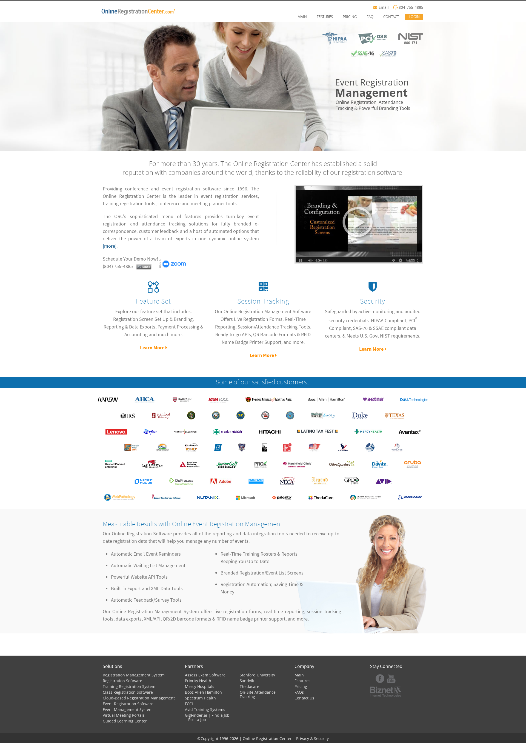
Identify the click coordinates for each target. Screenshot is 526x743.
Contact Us (304, 698)
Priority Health (198, 680)
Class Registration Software (128, 692)
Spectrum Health (200, 698)
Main (299, 675)
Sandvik (247, 680)
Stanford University (257, 675)
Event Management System (128, 709)
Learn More (152, 347)
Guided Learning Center (125, 721)
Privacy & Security (312, 738)
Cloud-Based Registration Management (139, 698)
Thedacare (249, 686)
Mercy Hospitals (199, 686)
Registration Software (122, 680)
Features (302, 680)
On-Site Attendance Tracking (258, 694)
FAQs (299, 692)
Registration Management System (134, 675)
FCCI (189, 703)
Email (384, 7)
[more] (109, 246)
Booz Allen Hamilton (203, 692)
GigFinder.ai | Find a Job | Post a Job (207, 717)
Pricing (301, 686)
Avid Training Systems (205, 709)
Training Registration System (129, 686)
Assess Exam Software (205, 675)
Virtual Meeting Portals (124, 715)
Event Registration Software (128, 703)
